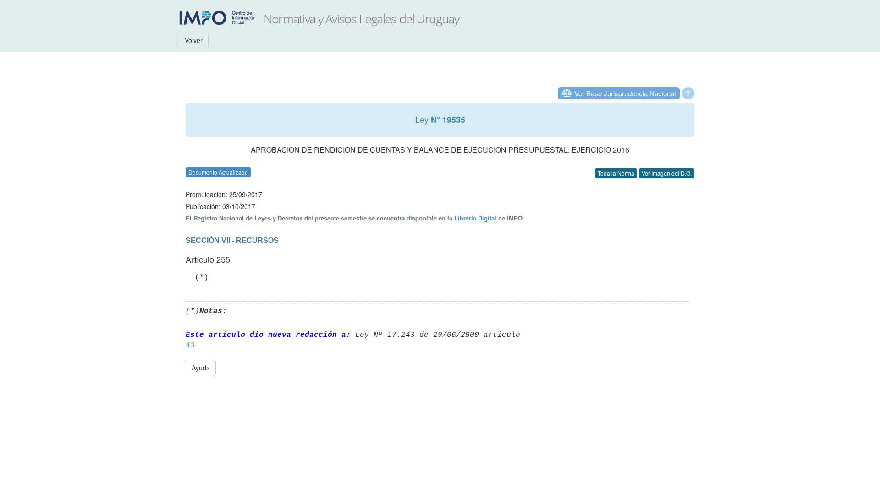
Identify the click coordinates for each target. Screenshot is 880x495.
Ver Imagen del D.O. (667, 173)
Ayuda (201, 367)
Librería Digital (475, 218)
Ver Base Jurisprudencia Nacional (625, 93)
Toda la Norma (616, 173)
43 (190, 345)
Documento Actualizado (218, 172)
